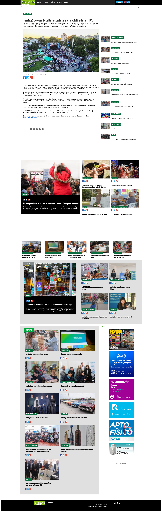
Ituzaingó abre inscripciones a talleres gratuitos (121, 84)
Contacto (50, 502)
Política (53, 2)
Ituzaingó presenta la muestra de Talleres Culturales (122, 52)
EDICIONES (119, 2)
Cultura (66, 2)
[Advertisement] (7, 36)
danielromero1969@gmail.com (100, 506)
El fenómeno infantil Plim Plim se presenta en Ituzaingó (123, 118)
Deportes (59, 2)
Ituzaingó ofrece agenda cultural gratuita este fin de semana (124, 42)
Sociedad (46, 2)
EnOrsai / (39, 2)
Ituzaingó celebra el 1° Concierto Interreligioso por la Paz (123, 139)
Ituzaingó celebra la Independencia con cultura (121, 73)
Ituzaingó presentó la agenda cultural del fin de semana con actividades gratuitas (119, 107)
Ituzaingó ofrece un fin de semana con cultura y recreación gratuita (125, 129)
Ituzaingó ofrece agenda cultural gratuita (120, 63)
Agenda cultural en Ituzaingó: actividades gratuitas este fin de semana (119, 95)
